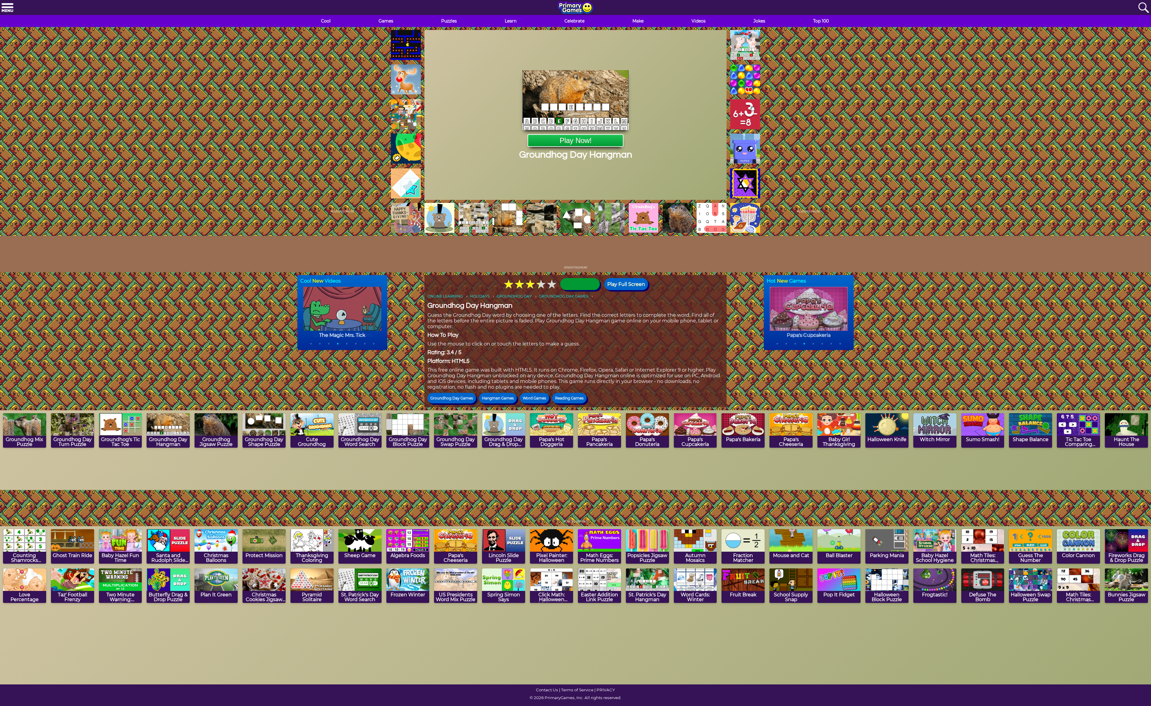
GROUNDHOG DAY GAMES (563, 296)
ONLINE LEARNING (445, 296)
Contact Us (547, 689)
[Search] (1143, 8)
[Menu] (7, 8)
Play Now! (576, 140)
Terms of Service (577, 689)
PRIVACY (605, 689)
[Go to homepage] (575, 8)
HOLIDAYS (479, 296)
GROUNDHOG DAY (514, 296)
